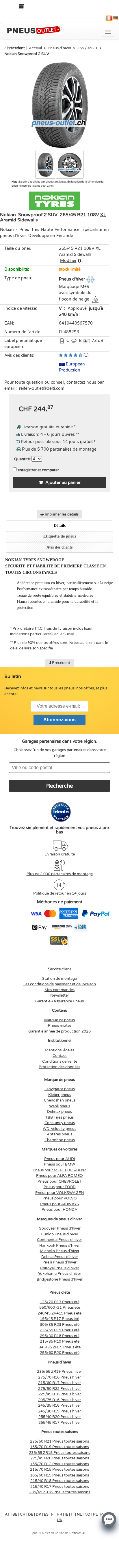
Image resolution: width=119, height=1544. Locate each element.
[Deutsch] (115, 18)
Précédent (16, 48)
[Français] (109, 18)
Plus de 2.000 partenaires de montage (60, 874)
